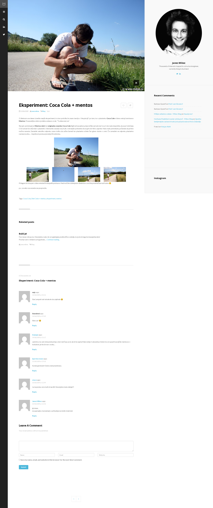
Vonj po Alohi (166, 126)
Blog (43, 111)
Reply (34, 304)
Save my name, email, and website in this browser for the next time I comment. (51, 460)
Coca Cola (27, 198)
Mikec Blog (4, 4)
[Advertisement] (172, 152)
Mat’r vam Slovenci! (175, 104)
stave (34, 380)
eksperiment (50, 198)
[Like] (123, 105)
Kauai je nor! (188, 114)
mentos (59, 198)
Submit (23, 467)
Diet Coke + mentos (38, 198)
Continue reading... (53, 239)
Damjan (35, 335)
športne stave (37, 359)
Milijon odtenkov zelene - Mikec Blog (167, 114)
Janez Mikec (37, 401)
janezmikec (35, 111)
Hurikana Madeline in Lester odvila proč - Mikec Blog (173, 119)
